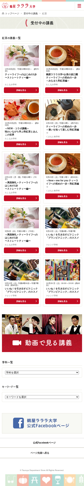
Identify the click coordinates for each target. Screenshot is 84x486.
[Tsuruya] (42, 463)
